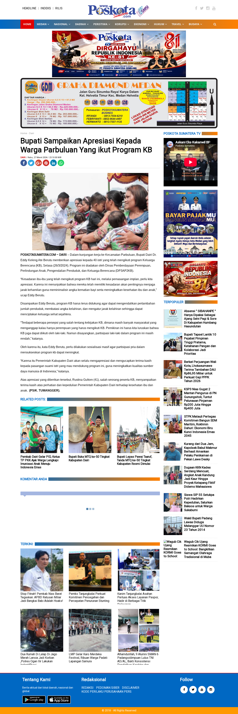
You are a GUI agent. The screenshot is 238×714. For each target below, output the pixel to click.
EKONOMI (140, 24)
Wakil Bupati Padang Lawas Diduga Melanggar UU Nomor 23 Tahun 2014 (199, 524)
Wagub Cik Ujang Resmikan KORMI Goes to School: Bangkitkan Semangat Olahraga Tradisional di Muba (200, 549)
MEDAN (41, 24)
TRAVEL (176, 24)
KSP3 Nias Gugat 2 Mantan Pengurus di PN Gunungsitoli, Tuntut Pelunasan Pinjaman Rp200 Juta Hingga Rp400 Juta (200, 398)
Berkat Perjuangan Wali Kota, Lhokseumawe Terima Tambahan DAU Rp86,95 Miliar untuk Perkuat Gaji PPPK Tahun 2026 (200, 371)
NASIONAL (61, 24)
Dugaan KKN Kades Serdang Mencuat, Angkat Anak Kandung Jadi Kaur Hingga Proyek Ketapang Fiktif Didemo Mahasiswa (199, 477)
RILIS (58, 8)
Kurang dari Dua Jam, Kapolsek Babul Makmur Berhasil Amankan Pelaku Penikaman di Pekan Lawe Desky (200, 451)
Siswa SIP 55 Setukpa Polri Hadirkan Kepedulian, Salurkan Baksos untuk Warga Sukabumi (199, 502)
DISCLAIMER (130, 687)
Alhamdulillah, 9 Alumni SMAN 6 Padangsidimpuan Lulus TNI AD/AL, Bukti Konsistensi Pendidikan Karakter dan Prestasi (137, 661)
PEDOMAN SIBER (107, 687)
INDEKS (46, 8)
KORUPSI (120, 24)
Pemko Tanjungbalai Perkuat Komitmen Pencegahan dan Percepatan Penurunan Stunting (89, 597)
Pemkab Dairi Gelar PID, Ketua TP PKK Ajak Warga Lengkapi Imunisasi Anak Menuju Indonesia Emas (40, 462)
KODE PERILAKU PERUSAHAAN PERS (106, 691)
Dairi (31, 133)
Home (27, 24)
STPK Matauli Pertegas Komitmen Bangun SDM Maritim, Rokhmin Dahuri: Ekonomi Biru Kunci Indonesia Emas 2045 (200, 426)
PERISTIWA (100, 24)
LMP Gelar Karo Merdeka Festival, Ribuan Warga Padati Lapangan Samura (88, 657)
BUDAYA (194, 24)
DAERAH (80, 24)
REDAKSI (87, 687)
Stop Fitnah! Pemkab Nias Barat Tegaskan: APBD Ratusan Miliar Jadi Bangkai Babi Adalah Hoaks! (41, 597)
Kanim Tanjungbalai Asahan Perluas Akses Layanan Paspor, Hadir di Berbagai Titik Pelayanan (137, 599)
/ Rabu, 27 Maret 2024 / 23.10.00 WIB (43, 157)
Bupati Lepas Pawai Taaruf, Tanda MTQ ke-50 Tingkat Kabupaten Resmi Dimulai (134, 460)
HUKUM (159, 24)
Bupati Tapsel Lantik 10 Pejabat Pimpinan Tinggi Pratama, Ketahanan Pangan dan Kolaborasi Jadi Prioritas (200, 344)
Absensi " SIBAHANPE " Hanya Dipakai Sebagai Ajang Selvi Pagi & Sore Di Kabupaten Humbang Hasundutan (200, 318)
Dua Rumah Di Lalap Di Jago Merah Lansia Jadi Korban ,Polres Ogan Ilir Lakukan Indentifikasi (38, 659)
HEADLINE (29, 8)
